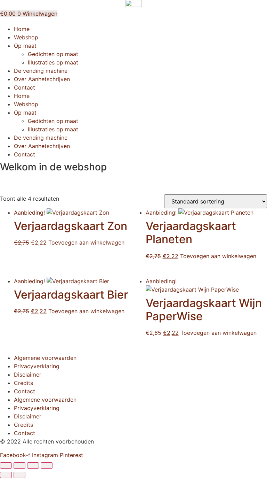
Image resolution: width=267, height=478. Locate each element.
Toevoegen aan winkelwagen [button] (86, 242)
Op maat (25, 45)
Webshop (26, 37)
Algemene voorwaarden (45, 357)
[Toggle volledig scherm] (19, 465)
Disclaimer (27, 374)
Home (22, 28)
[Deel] (33, 465)
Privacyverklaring (36, 366)
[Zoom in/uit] (6, 465)
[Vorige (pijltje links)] (6, 475)
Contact (24, 87)
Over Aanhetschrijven (42, 79)
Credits (23, 382)
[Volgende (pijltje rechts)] (19, 475)
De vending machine (40, 70)
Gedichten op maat (53, 54)
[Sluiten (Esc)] (46, 465)
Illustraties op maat (53, 62)
